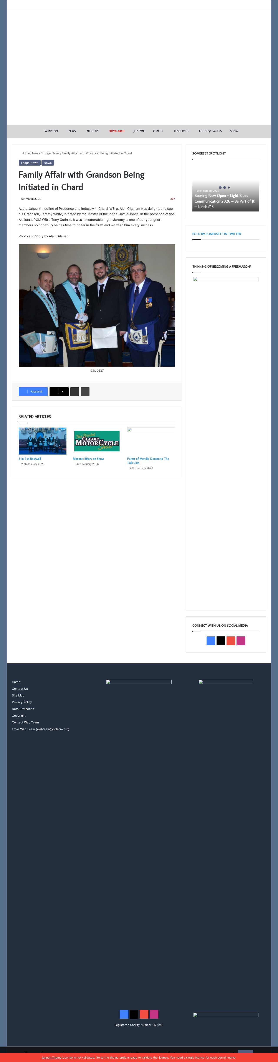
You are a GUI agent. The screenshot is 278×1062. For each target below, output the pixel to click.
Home (25, 153)
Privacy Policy (22, 702)
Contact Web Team (25, 722)
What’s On (51, 131)
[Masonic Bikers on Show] (97, 441)
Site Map (18, 695)
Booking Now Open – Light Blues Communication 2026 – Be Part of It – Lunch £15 (225, 201)
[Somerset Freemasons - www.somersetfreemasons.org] (139, 24)
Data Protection (23, 709)
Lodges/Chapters (210, 131)
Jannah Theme (51, 1057)
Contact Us (20, 688)
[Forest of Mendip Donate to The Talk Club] (151, 441)
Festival (139, 131)
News (72, 131)
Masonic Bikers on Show (88, 459)
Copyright (19, 715)
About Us (92, 131)
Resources (181, 131)
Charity (157, 131)
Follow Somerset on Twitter (216, 234)
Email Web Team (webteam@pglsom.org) (40, 729)
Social (234, 131)
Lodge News (51, 153)
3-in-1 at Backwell (30, 459)
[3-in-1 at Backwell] (42, 441)
